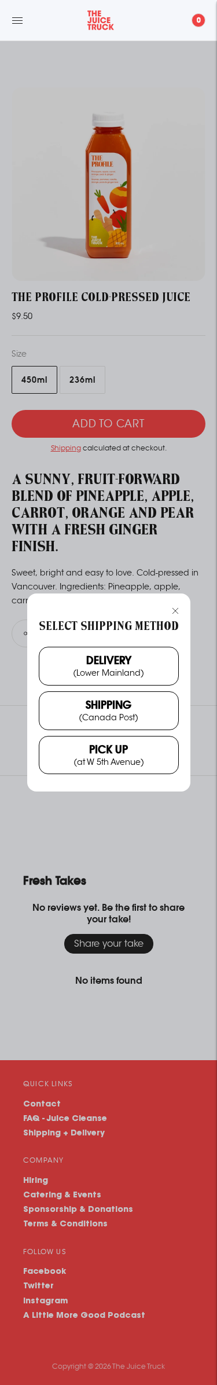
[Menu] (17, 20)
